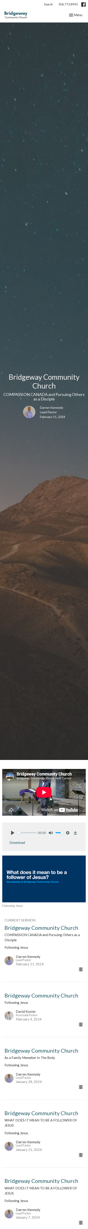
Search (48, 4)
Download (17, 842)
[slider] (27, 833)
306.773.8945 (68, 4)
